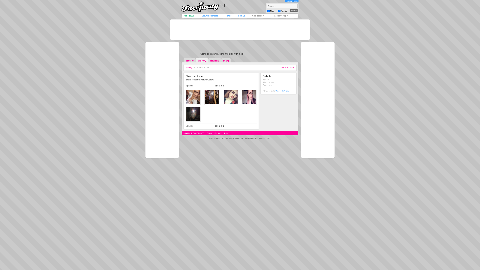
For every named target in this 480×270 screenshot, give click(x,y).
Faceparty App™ (280, 16)
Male (229, 16)
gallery (202, 60)
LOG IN (289, 1)
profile (189, 60)
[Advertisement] (240, 29)
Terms (209, 133)
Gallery (189, 67)
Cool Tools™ (258, 16)
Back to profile (287, 67)
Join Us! (186, 133)
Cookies (217, 133)
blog (226, 60)
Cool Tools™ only (282, 91)
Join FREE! (189, 16)
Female (241, 16)
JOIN (296, 1)
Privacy (227, 133)
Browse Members (210, 16)
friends (214, 60)
